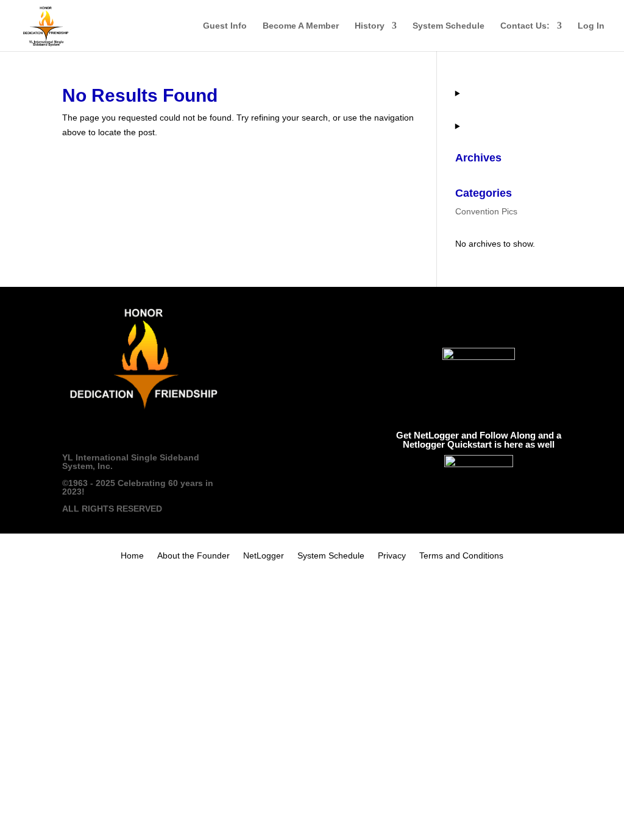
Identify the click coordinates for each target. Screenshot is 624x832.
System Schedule (448, 25)
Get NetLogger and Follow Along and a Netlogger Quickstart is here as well (478, 439)
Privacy (392, 555)
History (370, 25)
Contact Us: (525, 25)
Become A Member (301, 25)
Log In (591, 25)
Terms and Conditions (461, 555)
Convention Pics (486, 211)
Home (132, 555)
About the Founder (193, 555)
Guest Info (225, 25)
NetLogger (263, 555)
